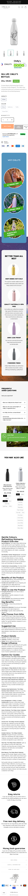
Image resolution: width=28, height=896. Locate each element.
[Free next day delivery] (14, 812)
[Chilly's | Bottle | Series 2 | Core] (21, 474)
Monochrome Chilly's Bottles (7, 485)
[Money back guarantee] (14, 839)
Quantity (5, 115)
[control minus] (3, 120)
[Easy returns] (14, 784)
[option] (14, 2)
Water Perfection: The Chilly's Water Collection (14, 656)
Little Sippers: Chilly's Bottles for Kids (11, 668)
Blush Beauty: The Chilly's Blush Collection (12, 752)
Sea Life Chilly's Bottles (9, 75)
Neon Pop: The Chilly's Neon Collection (11, 742)
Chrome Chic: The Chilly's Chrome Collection (13, 721)
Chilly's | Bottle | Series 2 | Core (20, 484)
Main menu (14, 860)
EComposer (16, 894)
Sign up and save (14, 869)
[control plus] (12, 120)
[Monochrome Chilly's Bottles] (7, 475)
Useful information (14, 864)
